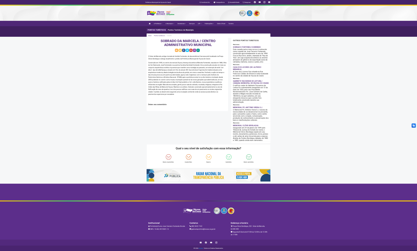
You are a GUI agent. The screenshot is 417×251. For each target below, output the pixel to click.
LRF (199, 23)
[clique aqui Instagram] (216, 242)
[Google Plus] (191, 50)
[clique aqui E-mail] (201, 242)
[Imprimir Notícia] (176, 50)
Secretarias (181, 23)
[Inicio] (150, 23)
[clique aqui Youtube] (211, 242)
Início (150, 35)
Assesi (201, 248)
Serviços (192, 23)
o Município (169, 23)
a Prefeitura (157, 23)
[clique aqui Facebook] (206, 242)
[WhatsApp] (198, 50)
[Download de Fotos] (180, 50)
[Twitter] (187, 50)
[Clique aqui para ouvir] (194, 50)
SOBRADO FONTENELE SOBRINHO (247, 47)
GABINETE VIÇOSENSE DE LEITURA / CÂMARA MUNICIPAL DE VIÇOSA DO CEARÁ (251, 82)
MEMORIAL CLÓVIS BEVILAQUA (246, 125)
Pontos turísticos (159, 35)
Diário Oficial (221, 23)
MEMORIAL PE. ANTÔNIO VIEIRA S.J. (248, 107)
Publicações (209, 23)
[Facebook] (183, 50)
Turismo (231, 23)
